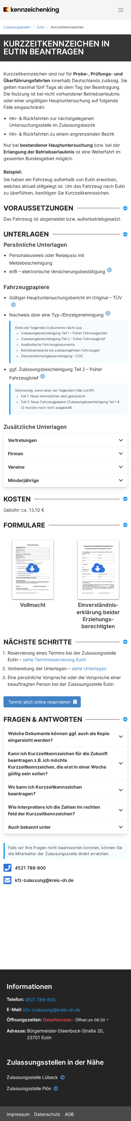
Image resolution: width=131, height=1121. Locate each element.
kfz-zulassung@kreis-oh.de (44, 880)
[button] (121, 10)
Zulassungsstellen (17, 27)
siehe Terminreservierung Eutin (54, 659)
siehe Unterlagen (89, 668)
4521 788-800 (30, 867)
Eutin (41, 27)
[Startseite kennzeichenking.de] (31, 10)
